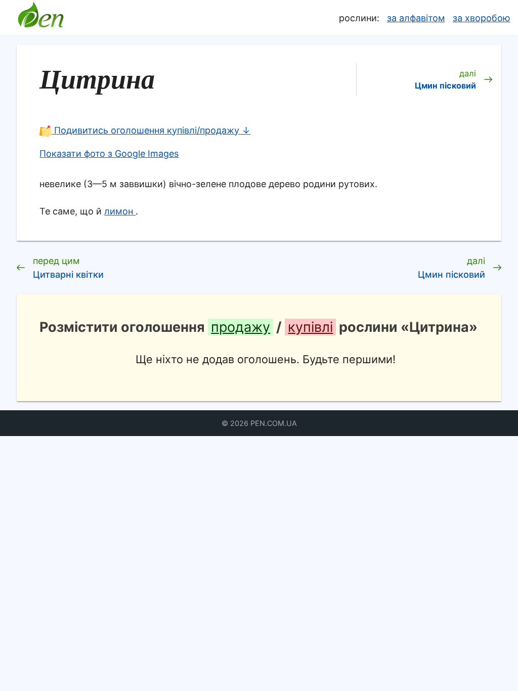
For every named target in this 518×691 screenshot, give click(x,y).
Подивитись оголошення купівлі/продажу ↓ (151, 130)
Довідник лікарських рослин (40, 17)
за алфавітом (416, 18)
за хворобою (481, 18)
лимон (120, 211)
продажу (240, 327)
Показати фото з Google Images (109, 153)
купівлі (310, 327)
